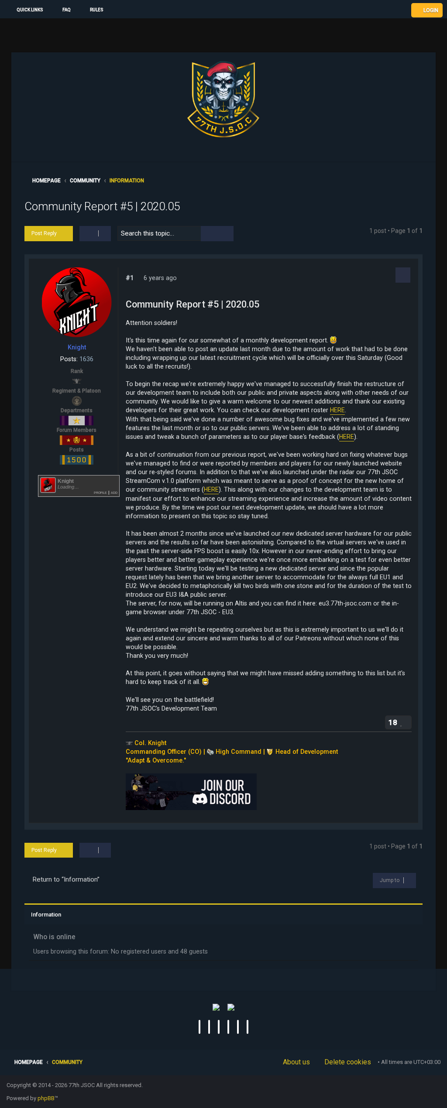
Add (114, 492)
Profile (100, 492)
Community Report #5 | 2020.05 (102, 206)
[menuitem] (63, 10)
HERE (337, 410)
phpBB (46, 1098)
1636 (86, 359)
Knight (77, 347)
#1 (130, 277)
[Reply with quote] (402, 275)
